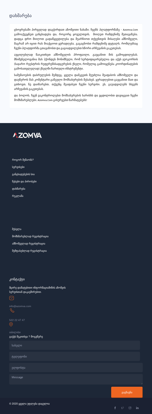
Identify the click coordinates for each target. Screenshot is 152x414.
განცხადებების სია (23, 174)
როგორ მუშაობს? (23, 159)
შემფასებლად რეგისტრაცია (29, 250)
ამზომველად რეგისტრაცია (28, 243)
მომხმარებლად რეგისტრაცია (30, 236)
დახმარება (18, 188)
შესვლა (16, 229)
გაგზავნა (127, 392)
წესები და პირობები (24, 181)
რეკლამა (17, 195)
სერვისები (18, 166)
